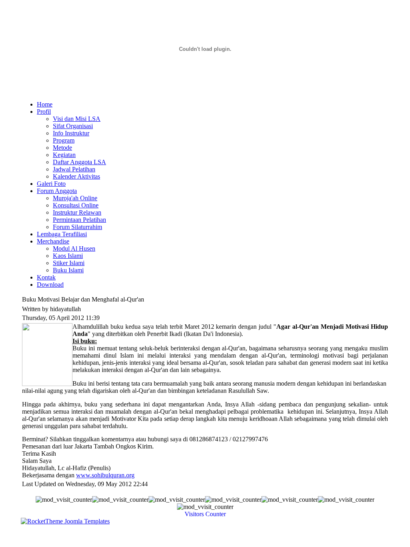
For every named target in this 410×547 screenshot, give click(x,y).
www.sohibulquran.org (105, 475)
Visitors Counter (205, 514)
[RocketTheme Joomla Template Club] (65, 521)
